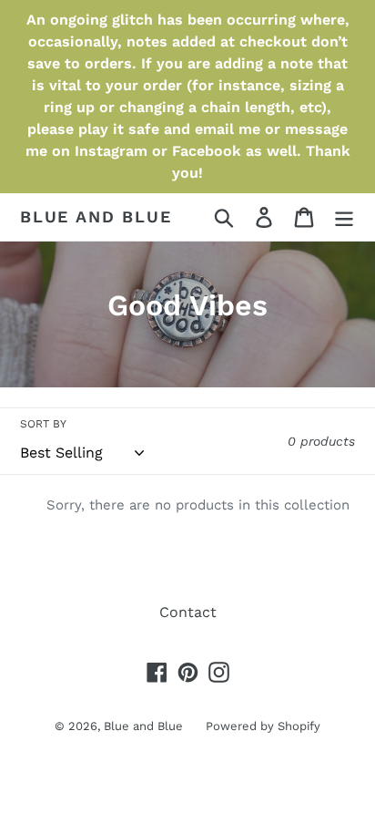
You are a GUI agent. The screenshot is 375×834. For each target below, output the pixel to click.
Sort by (43, 423)
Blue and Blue (95, 216)
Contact (188, 612)
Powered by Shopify (263, 726)
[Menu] (344, 217)
